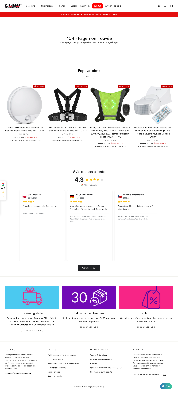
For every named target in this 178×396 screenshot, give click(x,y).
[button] (166, 386)
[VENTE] (146, 297)
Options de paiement (56, 359)
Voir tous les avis (89, 268)
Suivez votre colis (113, 6)
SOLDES (97, 6)
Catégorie (31, 6)
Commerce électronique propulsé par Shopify (89, 387)
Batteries (63, 6)
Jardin (74, 6)
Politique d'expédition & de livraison (62, 355)
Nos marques (47, 6)
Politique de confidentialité (101, 359)
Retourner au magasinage (105, 42)
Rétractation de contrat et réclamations (63, 363)
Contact (93, 363)
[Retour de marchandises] (89, 297)
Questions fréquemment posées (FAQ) (106, 368)
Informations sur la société (101, 372)
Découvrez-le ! (32, 330)
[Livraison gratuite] (32, 297)
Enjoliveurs (85, 6)
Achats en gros (54, 372)
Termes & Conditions (98, 355)
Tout (89, 77)
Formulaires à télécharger (58, 368)
